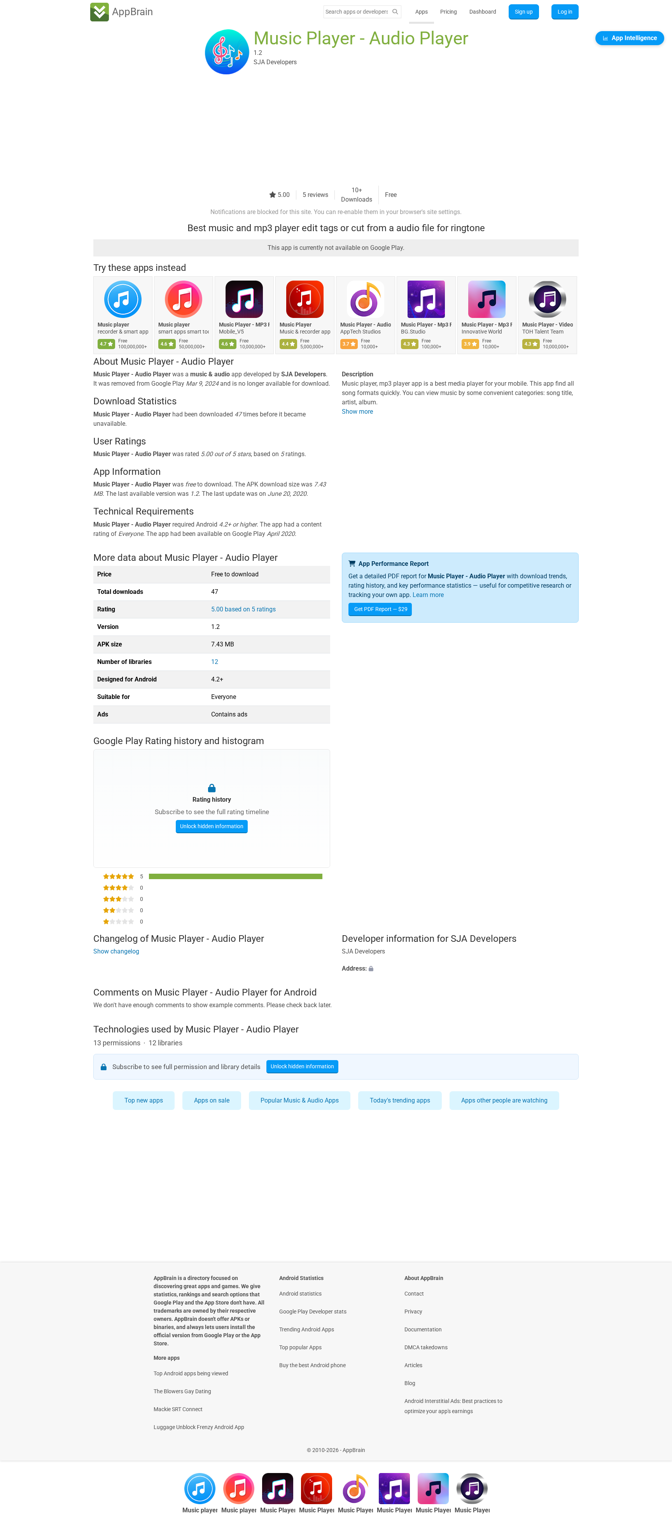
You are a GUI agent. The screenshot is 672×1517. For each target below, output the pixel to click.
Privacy (413, 1311)
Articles (413, 1365)
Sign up (524, 12)
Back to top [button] (652, 1446)
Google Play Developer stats (312, 1311)
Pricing (448, 12)
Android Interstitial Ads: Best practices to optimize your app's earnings (453, 1406)
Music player (113, 324)
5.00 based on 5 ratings (243, 609)
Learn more (428, 595)
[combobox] (356, 12)
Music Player (296, 324)
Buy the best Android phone (312, 1365)
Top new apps (143, 1100)
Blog (409, 1383)
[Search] (395, 12)
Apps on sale (211, 1100)
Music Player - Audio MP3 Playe (365, 324)
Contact (414, 1294)
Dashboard (482, 12)
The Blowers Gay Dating (182, 1391)
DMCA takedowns (426, 1347)
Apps (421, 12)
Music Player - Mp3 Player (487, 324)
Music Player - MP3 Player (244, 324)
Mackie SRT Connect (178, 1409)
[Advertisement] (326, 131)
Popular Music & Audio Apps (300, 1100)
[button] (460, 968)
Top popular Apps (300, 1347)
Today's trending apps (400, 1100)
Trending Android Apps (306, 1329)
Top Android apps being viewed (191, 1373)
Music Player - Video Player (547, 324)
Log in (565, 12)
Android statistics (300, 1294)
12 (214, 661)
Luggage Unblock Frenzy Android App (199, 1427)
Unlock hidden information (211, 826)
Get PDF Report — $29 (381, 609)
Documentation (423, 1329)
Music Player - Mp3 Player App (426, 324)
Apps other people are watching (504, 1100)
